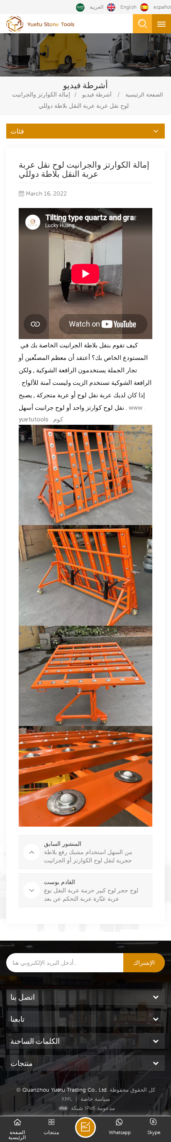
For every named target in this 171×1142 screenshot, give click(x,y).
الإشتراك (144, 962)
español (162, 7)
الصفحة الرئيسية (144, 95)
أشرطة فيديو (97, 95)
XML (66, 1099)
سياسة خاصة (95, 1099)
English (128, 7)
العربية (96, 7)
